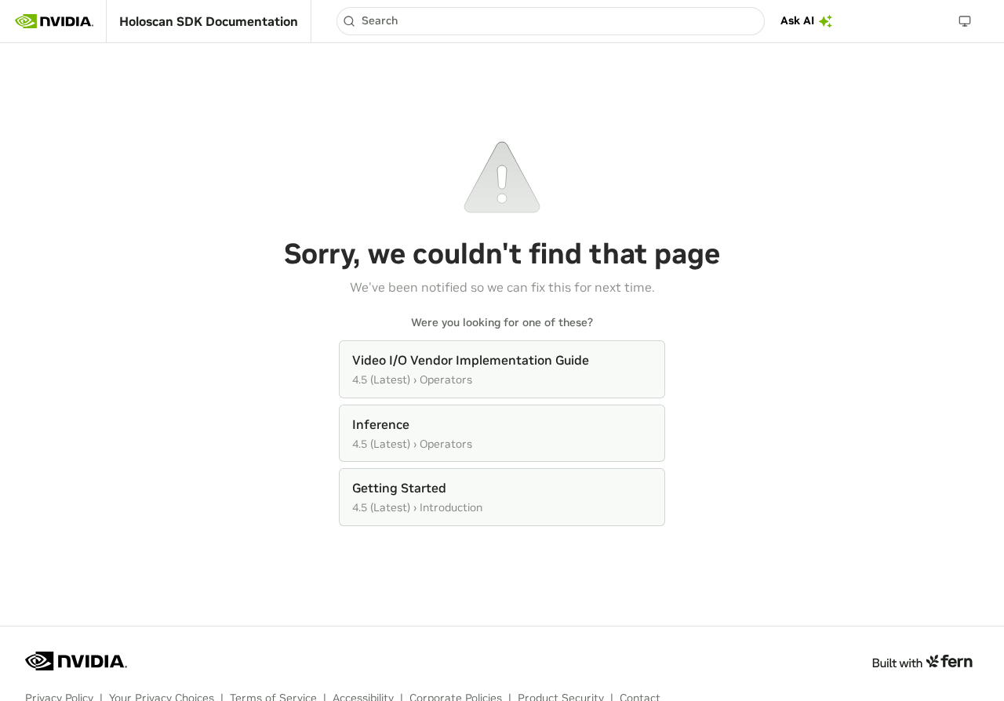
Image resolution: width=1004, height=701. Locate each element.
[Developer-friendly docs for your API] (922, 661)
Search (380, 20)
